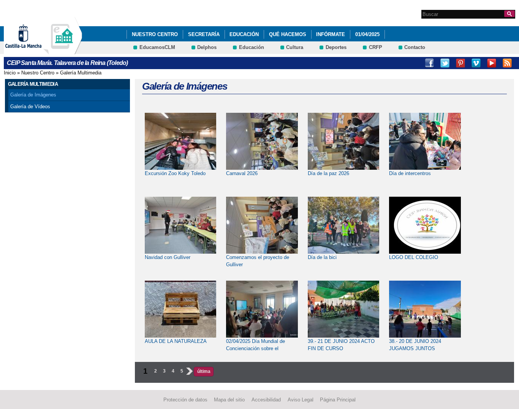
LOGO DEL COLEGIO (413, 257)
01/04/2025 (367, 34)
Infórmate (330, 34)
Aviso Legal (300, 400)
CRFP (375, 47)
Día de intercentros (410, 173)
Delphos (207, 47)
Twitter (444, 63)
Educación (244, 34)
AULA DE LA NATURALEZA (176, 341)
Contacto (414, 47)
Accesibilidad (266, 400)
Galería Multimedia (80, 73)
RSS (507, 63)
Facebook (429, 63)
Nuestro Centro (155, 34)
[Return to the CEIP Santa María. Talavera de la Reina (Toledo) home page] (62, 51)
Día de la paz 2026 (328, 173)
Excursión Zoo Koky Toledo (175, 173)
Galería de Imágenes (33, 95)
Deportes (336, 47)
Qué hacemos (287, 34)
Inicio (10, 73)
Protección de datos (185, 400)
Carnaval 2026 (242, 173)
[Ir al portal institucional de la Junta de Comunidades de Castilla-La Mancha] (33, 51)
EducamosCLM (157, 47)
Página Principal (338, 400)
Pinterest (460, 63)
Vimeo (476, 63)
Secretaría (204, 34)
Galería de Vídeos (30, 106)
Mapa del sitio (229, 400)
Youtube (491, 63)
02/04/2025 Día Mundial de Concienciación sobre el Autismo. (255, 348)
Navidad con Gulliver (167, 257)
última (203, 371)
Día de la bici (322, 257)
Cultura (294, 47)
